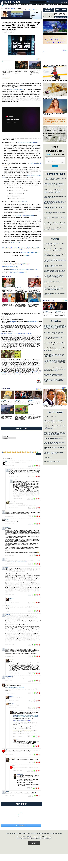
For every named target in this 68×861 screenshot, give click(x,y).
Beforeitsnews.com (11, 8)
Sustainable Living (38, 4)
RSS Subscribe (53, 833)
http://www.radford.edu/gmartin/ (18, 272)
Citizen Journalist (32, 321)
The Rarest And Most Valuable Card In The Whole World (6, 403)
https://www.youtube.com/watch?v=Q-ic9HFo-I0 (14, 687)
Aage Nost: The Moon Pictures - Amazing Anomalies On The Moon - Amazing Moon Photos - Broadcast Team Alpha (53, 288)
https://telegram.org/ (61, 133)
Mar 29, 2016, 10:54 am (13, 762)
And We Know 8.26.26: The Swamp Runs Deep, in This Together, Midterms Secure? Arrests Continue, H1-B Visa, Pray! (53, 185)
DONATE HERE (48, 10)
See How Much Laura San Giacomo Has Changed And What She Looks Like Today (34, 291)
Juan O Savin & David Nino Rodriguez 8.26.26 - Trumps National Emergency (55, 179)
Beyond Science (21, 4)
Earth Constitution (22, 201)
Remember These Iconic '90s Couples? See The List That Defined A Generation (54, 406)
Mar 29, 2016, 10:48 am (9, 754)
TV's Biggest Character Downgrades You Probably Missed (34, 305)
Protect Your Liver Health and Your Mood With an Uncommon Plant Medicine (54, 443)
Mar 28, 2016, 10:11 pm (9, 680)
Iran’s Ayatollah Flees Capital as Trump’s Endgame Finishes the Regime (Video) (53, 375)
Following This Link (29, 374)
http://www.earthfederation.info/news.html (19, 561)
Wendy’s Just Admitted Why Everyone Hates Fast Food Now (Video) (54, 244)
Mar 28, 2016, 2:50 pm (13, 476)
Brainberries (4, 287)
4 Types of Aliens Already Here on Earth (53, 438)
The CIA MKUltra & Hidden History (52, 461)
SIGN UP (48, 154)
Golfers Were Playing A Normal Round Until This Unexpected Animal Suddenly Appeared (21, 418)
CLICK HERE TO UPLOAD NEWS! (61, 17)
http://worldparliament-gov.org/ (10, 266)
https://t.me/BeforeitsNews (50, 137)
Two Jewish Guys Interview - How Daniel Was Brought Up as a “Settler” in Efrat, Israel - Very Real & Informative (54, 427)
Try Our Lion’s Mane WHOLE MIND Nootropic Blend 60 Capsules (16, 333)
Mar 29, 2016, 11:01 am (17, 770)
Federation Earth (15, 242)
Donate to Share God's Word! (55, 43)
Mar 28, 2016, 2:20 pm (9, 523)
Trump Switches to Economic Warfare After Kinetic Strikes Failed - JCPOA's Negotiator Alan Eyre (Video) (54, 355)
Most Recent (61, 4)
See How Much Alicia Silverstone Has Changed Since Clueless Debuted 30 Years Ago (21, 291)
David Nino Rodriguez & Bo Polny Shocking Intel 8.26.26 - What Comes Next (54, 228)
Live (49, 4)
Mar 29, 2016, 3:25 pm (21, 788)
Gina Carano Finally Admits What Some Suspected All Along (60, 314)
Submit (55, 166)
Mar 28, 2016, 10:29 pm (9, 692)
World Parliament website (16, 89)
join (7, 316)
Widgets (60, 833)
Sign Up (65, 2)
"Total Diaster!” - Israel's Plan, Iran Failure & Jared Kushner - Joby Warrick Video (54, 249)
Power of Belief (29, 4)
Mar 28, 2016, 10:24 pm (13, 673)
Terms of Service (34, 833)
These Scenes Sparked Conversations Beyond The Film (34, 403)
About (7, 833)
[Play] (55, 27)
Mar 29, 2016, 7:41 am (21, 746)
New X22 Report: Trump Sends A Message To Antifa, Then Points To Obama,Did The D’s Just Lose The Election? (55, 260)
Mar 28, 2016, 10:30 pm (13, 700)
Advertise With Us (14, 833)
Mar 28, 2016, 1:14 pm (9, 465)
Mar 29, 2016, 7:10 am (13, 707)
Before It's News (12, 1)
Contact (23, 833)
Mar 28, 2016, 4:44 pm (9, 610)
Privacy (28, 833)
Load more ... (21, 825)
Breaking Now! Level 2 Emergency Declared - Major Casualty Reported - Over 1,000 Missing (54, 223)
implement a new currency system (25, 215)
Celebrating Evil (47, 457)
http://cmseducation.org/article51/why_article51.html (15, 264)
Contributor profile (13, 16)
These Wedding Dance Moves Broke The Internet (21, 402)
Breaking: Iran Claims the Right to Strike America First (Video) (53, 266)
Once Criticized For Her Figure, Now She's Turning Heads (54, 114)
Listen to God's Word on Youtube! (55, 40)
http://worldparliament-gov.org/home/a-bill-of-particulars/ (24, 269)
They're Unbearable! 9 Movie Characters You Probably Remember (20, 305)
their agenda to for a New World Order (27, 142)
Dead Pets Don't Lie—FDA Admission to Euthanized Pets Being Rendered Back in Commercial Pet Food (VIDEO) (53, 276)
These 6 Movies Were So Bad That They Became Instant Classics (34, 417)
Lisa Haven (6, 78)
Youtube (27, 255)
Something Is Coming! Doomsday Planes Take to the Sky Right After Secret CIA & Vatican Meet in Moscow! (55, 202)
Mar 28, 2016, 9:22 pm (9, 656)
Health (15, 4)
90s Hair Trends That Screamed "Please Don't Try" (8, 305)
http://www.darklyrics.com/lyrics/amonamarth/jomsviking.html (25, 730)
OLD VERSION (61, 10)
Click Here (13, 321)
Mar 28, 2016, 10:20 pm (13, 602)
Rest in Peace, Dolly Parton (50, 416)
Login (62, 2)
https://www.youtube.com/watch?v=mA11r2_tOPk (22, 720)
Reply (29, 465)
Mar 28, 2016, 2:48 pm (9, 563)
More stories (19, 16)
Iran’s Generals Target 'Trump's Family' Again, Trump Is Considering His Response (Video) (54, 271)
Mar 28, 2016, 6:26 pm (9, 644)
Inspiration (45, 4)
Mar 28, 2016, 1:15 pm (9, 516)
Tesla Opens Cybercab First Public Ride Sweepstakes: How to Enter (53, 453)
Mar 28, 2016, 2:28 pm (9, 555)
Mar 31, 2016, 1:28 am (17, 498)
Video (52, 4)
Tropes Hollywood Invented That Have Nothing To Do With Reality (53, 97)
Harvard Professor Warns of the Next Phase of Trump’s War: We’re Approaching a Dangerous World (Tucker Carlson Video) (55, 369)
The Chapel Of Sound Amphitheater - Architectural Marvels (6, 417)
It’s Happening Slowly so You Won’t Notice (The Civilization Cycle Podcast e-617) (54, 421)
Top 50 (56, 4)
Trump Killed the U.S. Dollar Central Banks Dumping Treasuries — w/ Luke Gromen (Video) (54, 380)
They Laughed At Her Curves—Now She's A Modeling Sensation (7, 290)
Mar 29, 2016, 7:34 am (17, 736)
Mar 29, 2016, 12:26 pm (13, 507)
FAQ (20, 833)
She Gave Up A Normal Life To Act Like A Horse (55, 65)
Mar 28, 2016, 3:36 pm (9, 594)
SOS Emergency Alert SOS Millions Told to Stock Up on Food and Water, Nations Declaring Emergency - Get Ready (54, 191)
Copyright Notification (44, 833)
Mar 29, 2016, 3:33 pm (9, 795)
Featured (6, 4)
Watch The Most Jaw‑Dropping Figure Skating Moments (55, 81)
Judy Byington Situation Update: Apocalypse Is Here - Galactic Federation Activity (55, 254)
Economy (11, 4)
